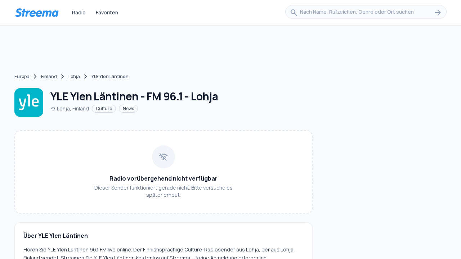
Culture (104, 108)
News (128, 108)
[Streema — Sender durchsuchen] (36, 13)
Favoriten (107, 12)
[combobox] (366, 12)
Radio (79, 12)
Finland (49, 76)
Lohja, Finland (69, 108)
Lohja (74, 76)
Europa (22, 76)
